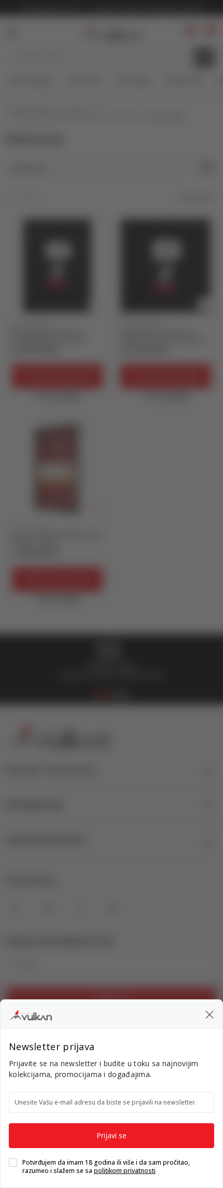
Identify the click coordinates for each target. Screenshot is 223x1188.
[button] (209, 1014)
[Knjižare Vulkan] (30, 1013)
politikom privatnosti (125, 1170)
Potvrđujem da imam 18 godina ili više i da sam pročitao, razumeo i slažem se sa (106, 1166)
